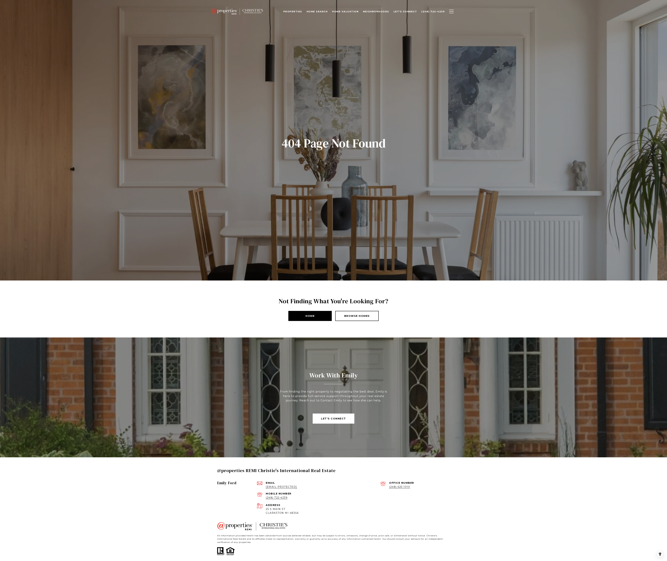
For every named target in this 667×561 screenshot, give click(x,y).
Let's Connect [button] (333, 418)
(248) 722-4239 (276, 497)
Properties (292, 11)
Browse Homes (357, 315)
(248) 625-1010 (399, 486)
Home (310, 315)
